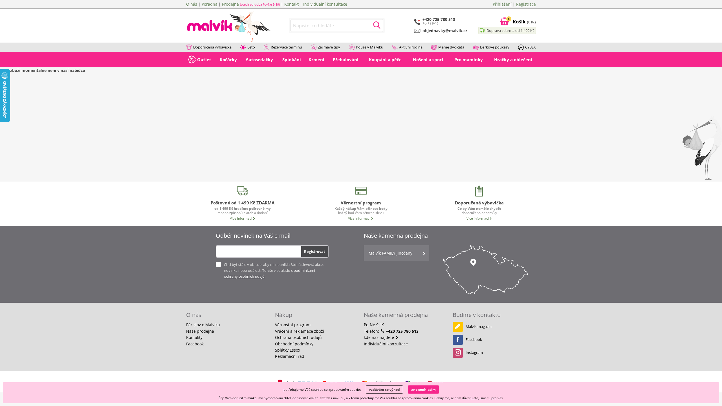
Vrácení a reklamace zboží (299, 331)
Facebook (195, 344)
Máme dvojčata (451, 47)
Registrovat (314, 251)
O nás (191, 4)
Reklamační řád (289, 356)
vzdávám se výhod (384, 389)
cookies (356, 389)
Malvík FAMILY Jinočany (390, 253)
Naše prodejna (200, 331)
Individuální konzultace (325, 4)
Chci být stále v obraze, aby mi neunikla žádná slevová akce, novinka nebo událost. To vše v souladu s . (273, 270)
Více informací (241, 218)
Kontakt (291, 4)
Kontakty (194, 337)
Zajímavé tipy (329, 47)
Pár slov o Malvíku (203, 324)
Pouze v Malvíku (369, 47)
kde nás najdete (379, 337)
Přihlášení (502, 4)
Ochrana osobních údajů (298, 337)
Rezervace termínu (286, 47)
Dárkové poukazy (494, 47)
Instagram (474, 352)
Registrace (526, 4)
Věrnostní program (293, 324)
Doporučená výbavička (212, 47)
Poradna (209, 4)
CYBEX (530, 47)
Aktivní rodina (410, 47)
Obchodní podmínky (294, 344)
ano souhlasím (423, 389)
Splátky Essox (287, 350)
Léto (251, 47)
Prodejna (230, 4)
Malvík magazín (479, 326)
